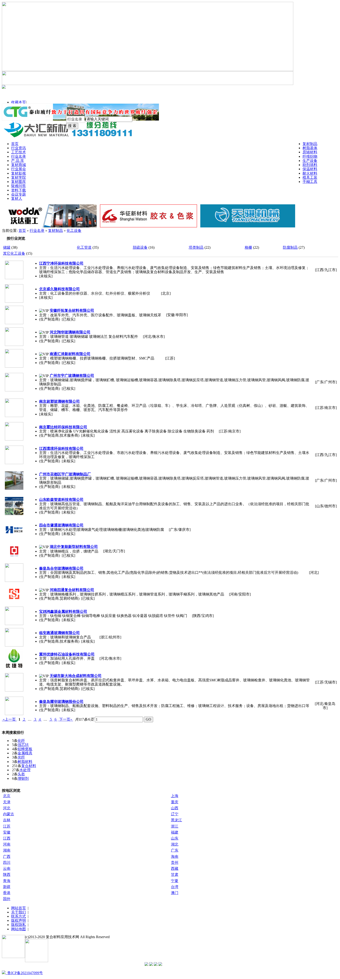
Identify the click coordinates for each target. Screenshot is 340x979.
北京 (6, 796)
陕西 (6, 874)
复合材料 (28, 766)
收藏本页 (18, 102)
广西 (6, 856)
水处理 (25, 770)
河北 (6, 808)
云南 (6, 868)
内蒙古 (8, 814)
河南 (6, 844)
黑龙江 (176, 820)
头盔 (21, 774)
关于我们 (18, 912)
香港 (6, 893)
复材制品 (310, 144)
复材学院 (18, 177)
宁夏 (174, 881)
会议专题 (18, 194)
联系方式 (18, 916)
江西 (6, 838)
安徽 (6, 832)
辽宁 (174, 814)
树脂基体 (310, 148)
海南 (174, 856)
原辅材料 (310, 152)
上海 (174, 796)
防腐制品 (290, 247)
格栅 (248, 247)
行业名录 (18, 156)
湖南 (6, 850)
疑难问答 (18, 186)
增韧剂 (23, 778)
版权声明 (18, 920)
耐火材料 (310, 173)
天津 (6, 802)
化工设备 (74, 231)
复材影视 (18, 173)
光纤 (21, 757)
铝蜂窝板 (25, 749)
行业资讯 (18, 148)
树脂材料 (25, 762)
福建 (174, 832)
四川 (6, 862)
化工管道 (84, 247)
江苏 (6, 826)
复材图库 (18, 182)
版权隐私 (18, 925)
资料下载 (18, 190)
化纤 (21, 741)
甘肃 (174, 874)
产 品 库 (17, 161)
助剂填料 (310, 165)
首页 (15, 144)
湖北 (174, 844)
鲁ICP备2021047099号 (24, 973)
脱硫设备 (140, 247)
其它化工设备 (14, 253)
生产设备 (310, 161)
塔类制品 (196, 247)
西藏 (174, 868)
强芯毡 (23, 745)
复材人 (16, 198)
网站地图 (18, 929)
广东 (174, 850)
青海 (6, 881)
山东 (174, 838)
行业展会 (18, 169)
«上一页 (9, 719)
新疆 (6, 887)
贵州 (174, 862)
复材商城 (18, 165)
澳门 (174, 893)
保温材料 (310, 169)
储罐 (6, 247)
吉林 (6, 820)
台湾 (174, 887)
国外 (6, 899)
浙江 (174, 826)
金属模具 (25, 753)
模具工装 (310, 177)
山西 (174, 808)
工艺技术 (18, 152)
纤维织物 (310, 156)
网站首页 (18, 908)
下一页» (65, 719)
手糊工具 (310, 182)
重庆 (174, 802)
